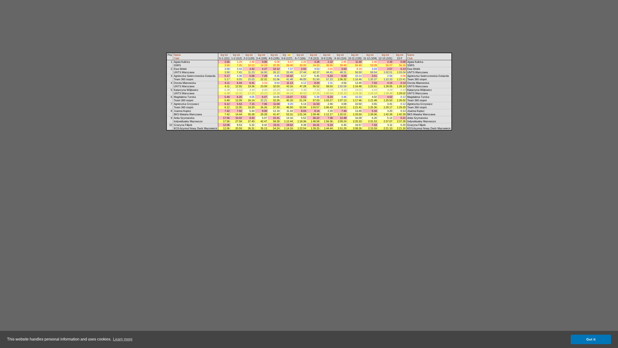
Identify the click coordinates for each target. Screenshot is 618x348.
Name (177, 54)
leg (222, 54)
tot (226, 54)
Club (176, 58)
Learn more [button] (123, 339)
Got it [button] (591, 339)
